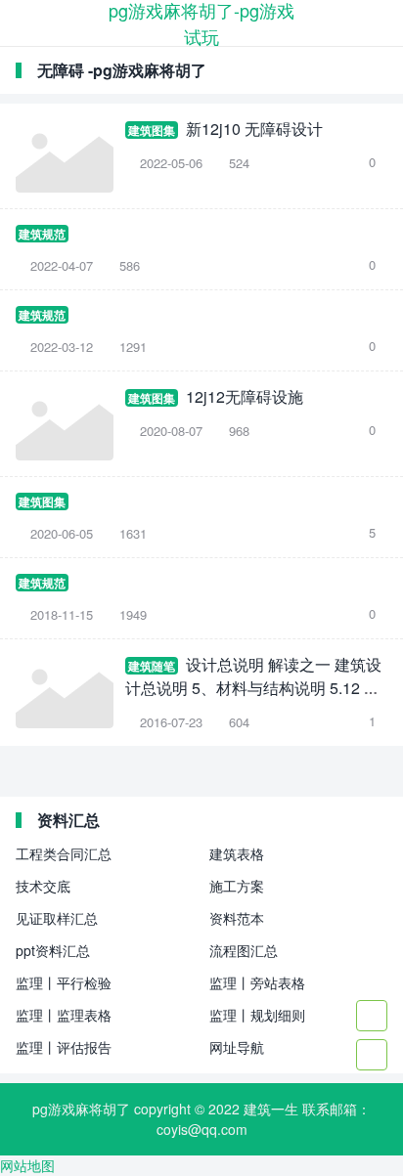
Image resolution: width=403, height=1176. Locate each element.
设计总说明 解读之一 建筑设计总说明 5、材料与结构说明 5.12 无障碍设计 (253, 687)
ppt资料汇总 (53, 950)
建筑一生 (271, 1108)
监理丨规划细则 (257, 1014)
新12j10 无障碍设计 (254, 128)
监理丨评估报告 (64, 1047)
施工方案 (236, 885)
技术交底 (43, 885)
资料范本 (236, 918)
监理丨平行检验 (64, 982)
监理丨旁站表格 (257, 982)
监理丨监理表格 (64, 1014)
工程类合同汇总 (64, 853)
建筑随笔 (151, 666)
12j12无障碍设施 (244, 396)
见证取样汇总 (57, 918)
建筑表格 (236, 853)
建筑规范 (42, 233)
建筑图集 (151, 130)
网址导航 (236, 1047)
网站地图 (27, 1165)
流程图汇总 (243, 950)
